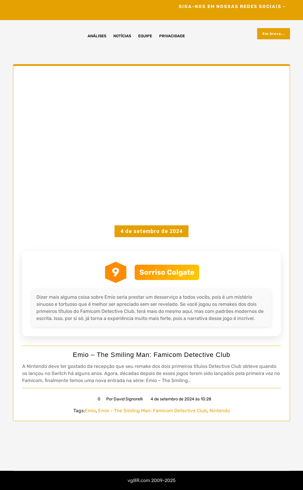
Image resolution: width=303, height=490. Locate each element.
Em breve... (273, 34)
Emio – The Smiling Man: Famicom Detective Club (151, 354)
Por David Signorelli (124, 399)
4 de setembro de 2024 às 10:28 (180, 399)
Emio (90, 410)
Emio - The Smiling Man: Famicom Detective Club (152, 410)
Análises (97, 36)
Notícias (122, 36)
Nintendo (219, 410)
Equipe (145, 36)
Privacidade (172, 36)
